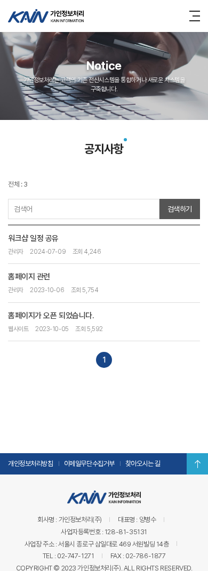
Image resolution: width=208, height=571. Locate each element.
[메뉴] (196, 15)
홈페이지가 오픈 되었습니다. (51, 315)
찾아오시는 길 (143, 464)
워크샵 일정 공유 (33, 238)
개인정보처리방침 (30, 464)
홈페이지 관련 (29, 277)
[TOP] (197, 464)
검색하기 (179, 209)
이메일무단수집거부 (89, 464)
